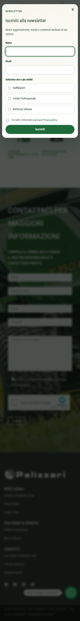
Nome (9, 42)
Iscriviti (40, 129)
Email (8, 61)
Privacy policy (50, 119)
